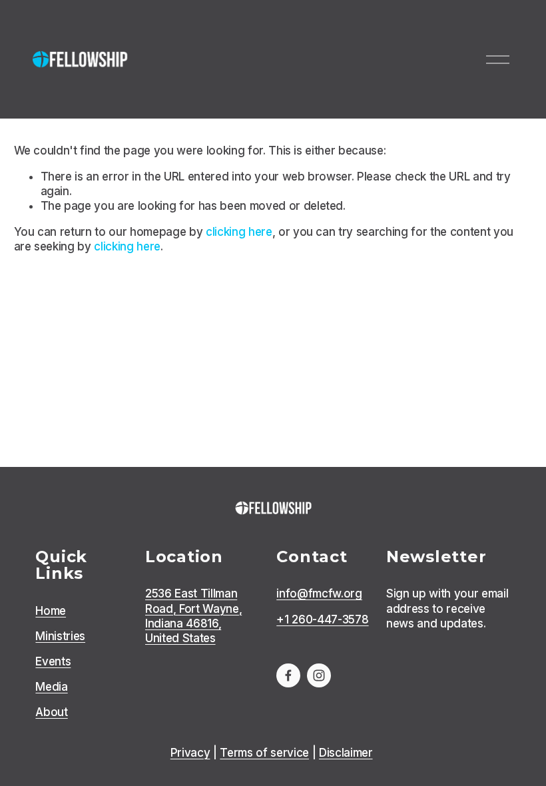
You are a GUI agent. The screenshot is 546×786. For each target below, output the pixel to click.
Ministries (60, 636)
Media (51, 686)
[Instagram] (319, 675)
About (51, 712)
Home (50, 610)
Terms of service (264, 752)
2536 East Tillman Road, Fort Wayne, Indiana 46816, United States (193, 615)
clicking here (239, 231)
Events (53, 661)
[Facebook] (288, 675)
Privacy (190, 752)
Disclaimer (346, 752)
